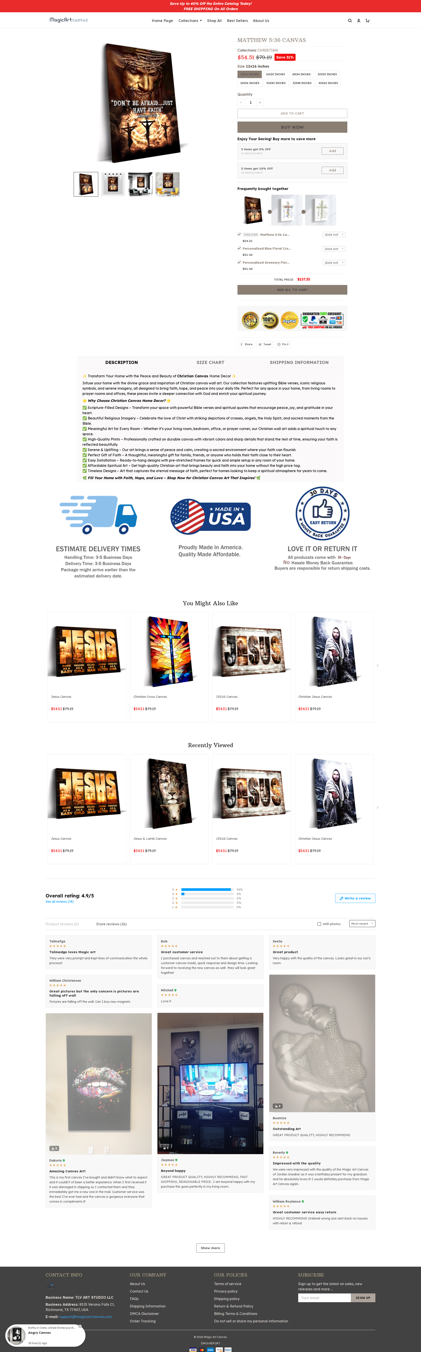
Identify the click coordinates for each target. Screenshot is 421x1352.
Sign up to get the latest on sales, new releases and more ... (330, 1286)
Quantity (244, 94)
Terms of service (227, 1284)
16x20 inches (275, 74)
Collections (188, 20)
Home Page (162, 20)
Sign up (363, 1298)
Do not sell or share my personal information (251, 1321)
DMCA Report (210, 1343)
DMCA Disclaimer (144, 1313)
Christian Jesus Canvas (315, 697)
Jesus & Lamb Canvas (150, 839)
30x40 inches (276, 83)
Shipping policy (227, 1298)
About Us (261, 20)
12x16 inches (257, 66)
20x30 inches (327, 74)
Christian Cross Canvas (150, 697)
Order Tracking (143, 1321)
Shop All (214, 20)
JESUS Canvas (226, 697)
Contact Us (139, 1291)
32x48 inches (302, 83)
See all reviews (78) (60, 902)
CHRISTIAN (267, 50)
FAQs (134, 1298)
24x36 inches (249, 83)
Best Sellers (237, 20)
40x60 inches (328, 83)
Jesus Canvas (61, 697)
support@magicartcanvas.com (85, 1316)
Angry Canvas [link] (39, 1333)
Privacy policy (226, 1291)
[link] (16, 1335)
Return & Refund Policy (233, 1306)
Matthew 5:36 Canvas (275, 235)
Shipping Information (148, 1306)
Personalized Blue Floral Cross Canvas (267, 249)
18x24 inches (301, 74)
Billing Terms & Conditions (235, 1313)
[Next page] (378, 666)
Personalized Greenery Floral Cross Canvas (267, 263)
